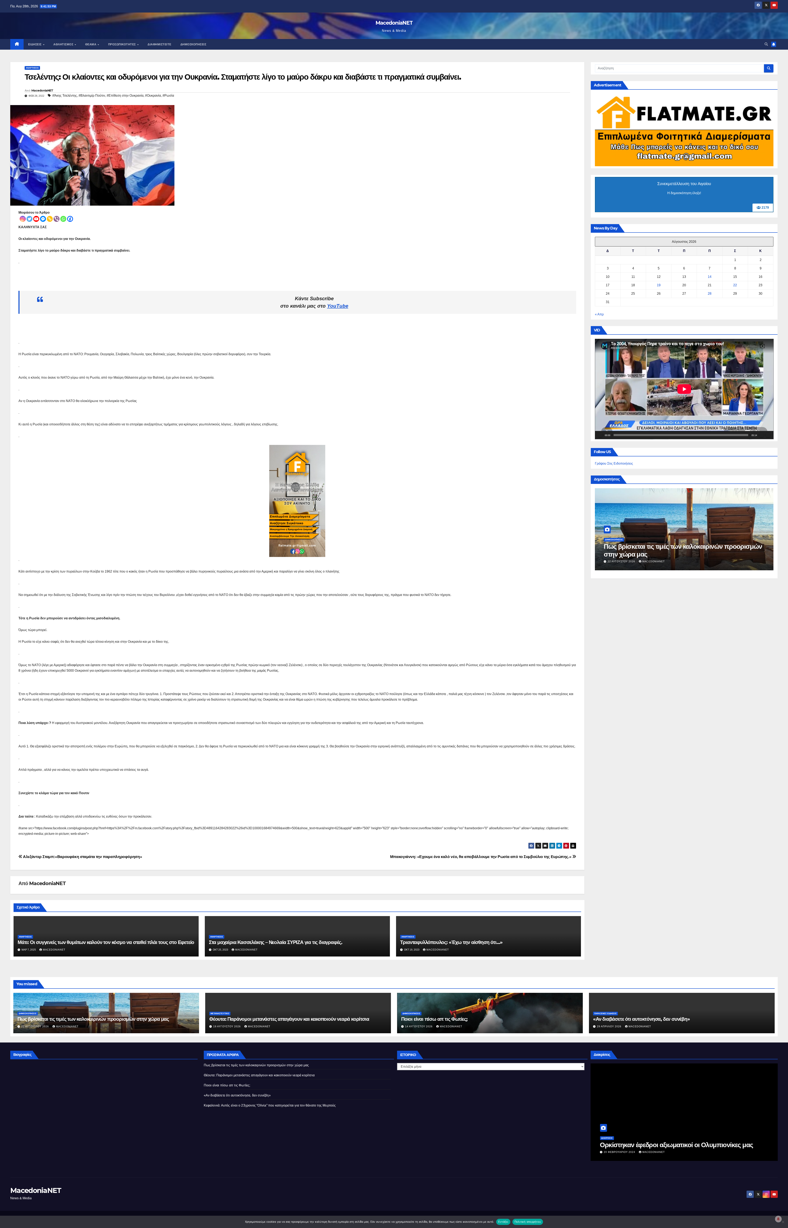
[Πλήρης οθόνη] (768, 435)
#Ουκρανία (153, 95)
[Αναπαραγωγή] (600, 435)
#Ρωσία (168, 95)
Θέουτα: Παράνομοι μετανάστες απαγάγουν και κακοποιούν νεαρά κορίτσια (289, 1019)
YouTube (337, 306)
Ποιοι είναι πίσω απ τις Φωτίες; (434, 1019)
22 (735, 285)
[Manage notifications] (778, 1219)
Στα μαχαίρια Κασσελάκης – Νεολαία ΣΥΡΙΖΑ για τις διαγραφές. (275, 942)
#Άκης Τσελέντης (64, 95)
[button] (766, 44)
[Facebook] (70, 219)
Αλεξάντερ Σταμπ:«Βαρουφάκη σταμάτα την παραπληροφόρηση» (82, 857)
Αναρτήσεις (32, 68)
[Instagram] (23, 219)
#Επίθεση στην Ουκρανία (125, 95)
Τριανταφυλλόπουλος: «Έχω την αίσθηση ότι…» (451, 942)
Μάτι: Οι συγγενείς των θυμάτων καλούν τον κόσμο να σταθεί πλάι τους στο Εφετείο (106, 942)
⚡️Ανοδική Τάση (614, 539)
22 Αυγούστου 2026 (35, 1026)
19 (659, 285)
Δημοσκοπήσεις (193, 44)
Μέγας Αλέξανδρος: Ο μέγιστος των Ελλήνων (84, 1145)
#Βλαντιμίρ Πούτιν (92, 95)
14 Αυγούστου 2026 (419, 1026)
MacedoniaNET (394, 23)
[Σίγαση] (761, 435)
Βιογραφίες (27, 1138)
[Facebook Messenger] (43, 219)
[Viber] (57, 219)
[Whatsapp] (63, 219)
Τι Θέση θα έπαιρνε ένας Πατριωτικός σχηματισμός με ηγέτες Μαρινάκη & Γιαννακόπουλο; (680, 550)
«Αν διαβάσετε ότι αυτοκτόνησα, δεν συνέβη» (641, 1019)
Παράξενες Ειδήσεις (605, 1013)
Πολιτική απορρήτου (527, 1221)
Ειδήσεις (35, 44)
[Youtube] (36, 219)
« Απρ (599, 314)
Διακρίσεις (607, 1130)
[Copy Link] (50, 219)
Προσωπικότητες (122, 44)
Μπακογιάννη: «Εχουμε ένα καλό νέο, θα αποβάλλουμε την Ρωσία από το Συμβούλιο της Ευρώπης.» (481, 857)
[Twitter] (29, 219)
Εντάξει (503, 1221)
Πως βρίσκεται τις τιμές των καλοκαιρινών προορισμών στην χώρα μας (93, 1019)
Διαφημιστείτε (159, 44)
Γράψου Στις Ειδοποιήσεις (614, 463)
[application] (684, 389)
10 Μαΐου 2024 (618, 561)
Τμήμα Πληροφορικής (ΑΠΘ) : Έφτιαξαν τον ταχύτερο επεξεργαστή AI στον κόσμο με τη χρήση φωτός (675, 1141)
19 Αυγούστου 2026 (227, 1026)
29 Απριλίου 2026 (609, 1026)
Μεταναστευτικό (220, 1013)
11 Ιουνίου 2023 (35, 1152)
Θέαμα (91, 44)
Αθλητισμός (63, 44)
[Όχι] (783, 1222)
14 (709, 276)
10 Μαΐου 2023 (614, 1152)
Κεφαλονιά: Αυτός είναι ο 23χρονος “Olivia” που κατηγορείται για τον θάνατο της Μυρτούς (270, 1105)
